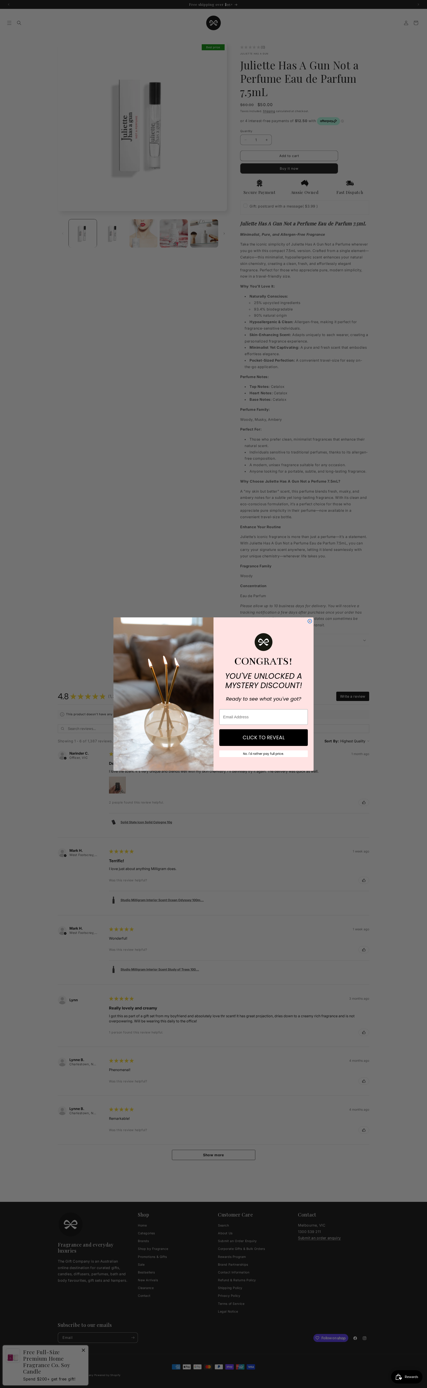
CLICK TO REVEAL (264, 737)
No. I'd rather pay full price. (263, 753)
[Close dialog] (310, 621)
